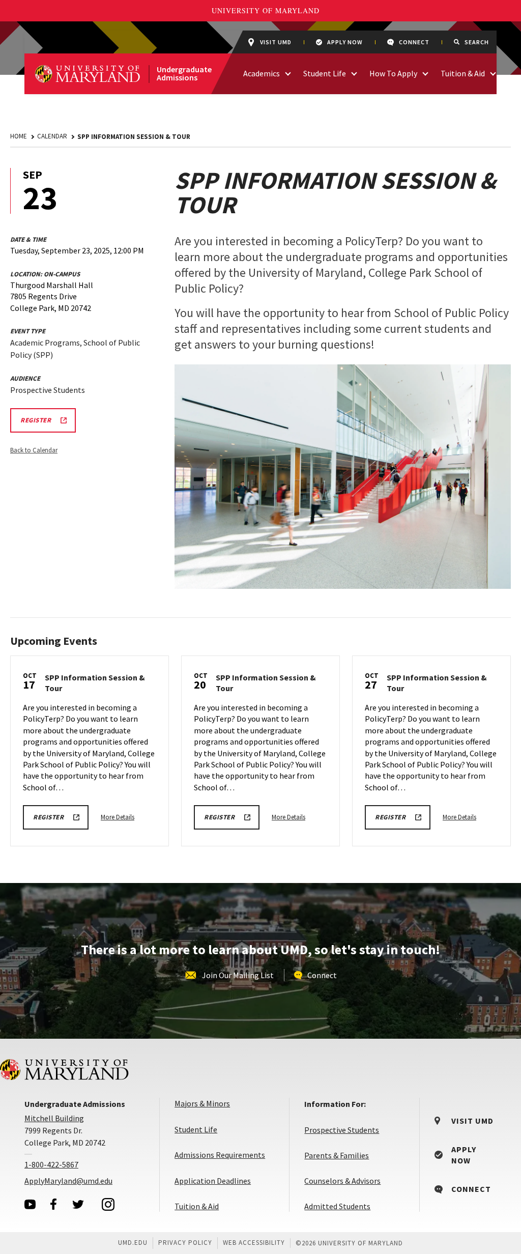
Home (18, 136)
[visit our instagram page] (108, 1204)
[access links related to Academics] (288, 72)
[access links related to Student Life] (354, 72)
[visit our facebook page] (53, 1204)
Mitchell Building (54, 1118)
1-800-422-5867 (51, 1164)
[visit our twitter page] (78, 1204)
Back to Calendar (33, 450)
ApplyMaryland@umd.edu (68, 1181)
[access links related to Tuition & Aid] (493, 72)
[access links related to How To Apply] (425, 72)
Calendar (52, 136)
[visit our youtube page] (30, 1204)
